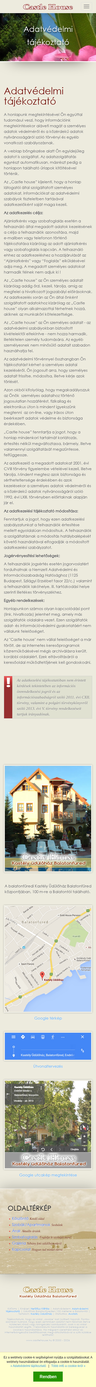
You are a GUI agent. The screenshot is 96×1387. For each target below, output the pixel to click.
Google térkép (48, 1018)
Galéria (36, 1243)
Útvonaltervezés (48, 1066)
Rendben (48, 1376)
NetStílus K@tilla (40, 1309)
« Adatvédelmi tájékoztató (28, 1365)
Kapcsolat (37, 1249)
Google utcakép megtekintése (48, 1174)
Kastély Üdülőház (42, 1314)
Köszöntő (28, 1218)
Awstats (73, 1314)
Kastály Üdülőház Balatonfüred (48, 6)
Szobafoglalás (41, 1237)
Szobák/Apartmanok (37, 1224)
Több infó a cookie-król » (68, 1365)
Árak (26, 1231)
